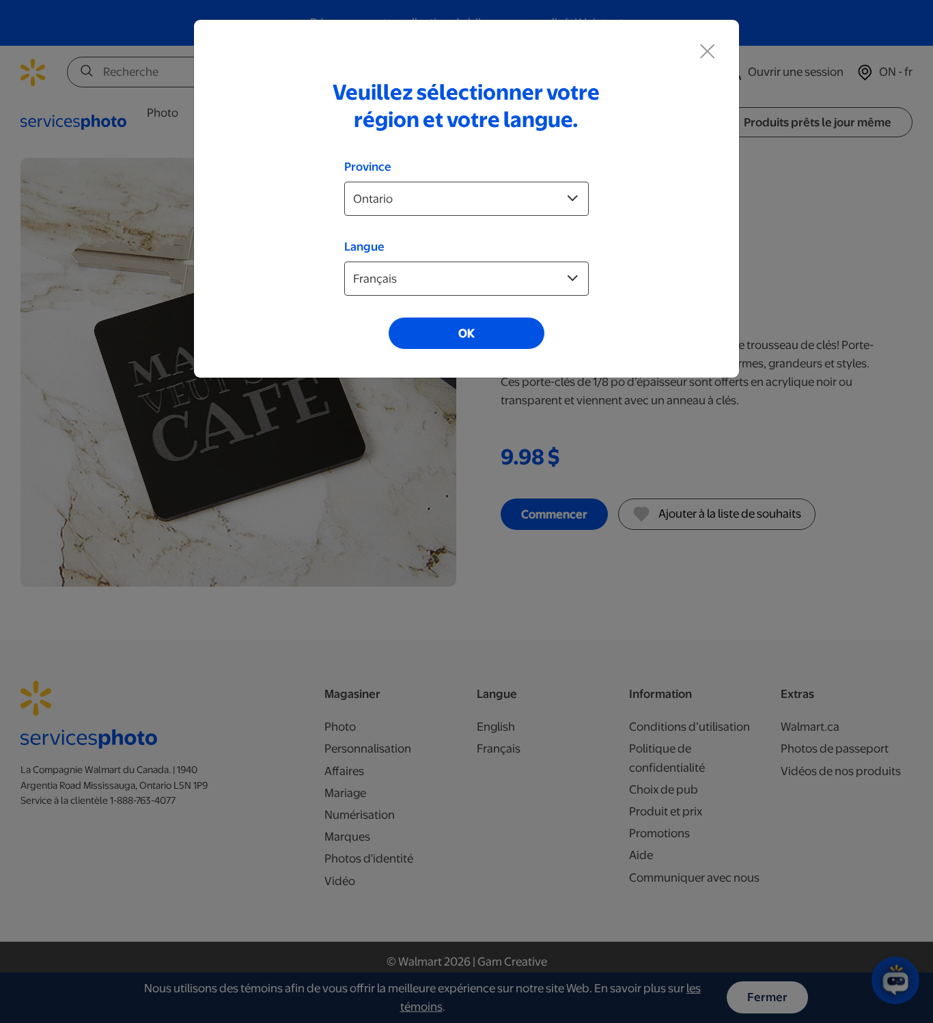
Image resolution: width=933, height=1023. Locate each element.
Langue (364, 246)
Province (367, 166)
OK (466, 333)
